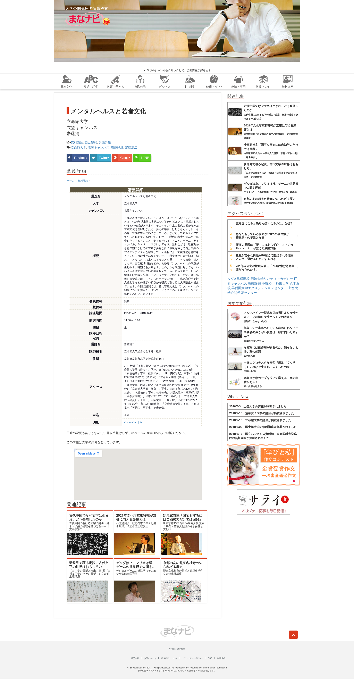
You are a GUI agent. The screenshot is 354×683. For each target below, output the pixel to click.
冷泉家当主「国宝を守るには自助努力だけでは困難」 (182, 517)
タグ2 (231, 278)
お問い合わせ (150, 658)
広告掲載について (169, 658)
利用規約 (221, 658)
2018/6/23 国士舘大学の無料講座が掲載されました (263, 427)
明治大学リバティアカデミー (272, 278)
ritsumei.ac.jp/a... (134, 422)
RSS (210, 658)
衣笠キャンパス (98, 147)
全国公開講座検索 (177, 648)
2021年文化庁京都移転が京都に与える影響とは (136, 517)
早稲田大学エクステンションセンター (259, 287)
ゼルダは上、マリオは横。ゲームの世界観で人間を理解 (135, 566)
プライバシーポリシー (193, 658)
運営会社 (135, 658)
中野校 (267, 283)
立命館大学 (78, 147)
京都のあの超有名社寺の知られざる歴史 (182, 564)
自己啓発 (91, 142)
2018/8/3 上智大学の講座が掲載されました (258, 406)
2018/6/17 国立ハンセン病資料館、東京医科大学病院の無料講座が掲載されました (263, 436)
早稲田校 (243, 278)
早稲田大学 (280, 283)
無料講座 (77, 142)
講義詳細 (105, 142)
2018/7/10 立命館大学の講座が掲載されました (260, 420)
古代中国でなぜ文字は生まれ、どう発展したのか (89, 517)
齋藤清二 (131, 147)
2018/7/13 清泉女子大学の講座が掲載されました (261, 413)
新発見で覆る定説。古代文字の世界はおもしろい (89, 564)
